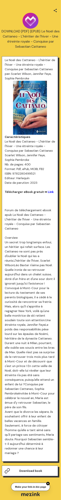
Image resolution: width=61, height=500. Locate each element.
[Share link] (55, 10)
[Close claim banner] (48, 483)
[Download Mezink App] (30, 494)
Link (51, 192)
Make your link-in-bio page (30, 486)
